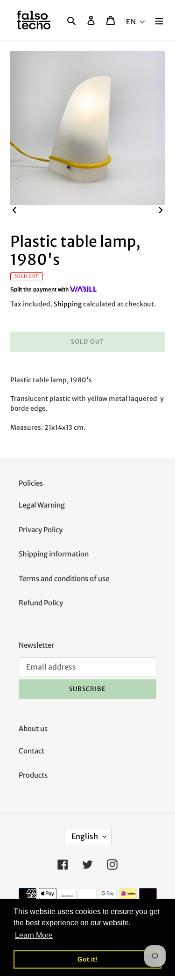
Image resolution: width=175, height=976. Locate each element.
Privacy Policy (41, 529)
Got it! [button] (87, 959)
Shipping (68, 304)
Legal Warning (42, 505)
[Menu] (159, 20)
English (84, 836)
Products (33, 775)
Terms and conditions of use (64, 578)
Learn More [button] (34, 935)
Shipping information (54, 553)
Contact (31, 750)
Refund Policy (41, 602)
